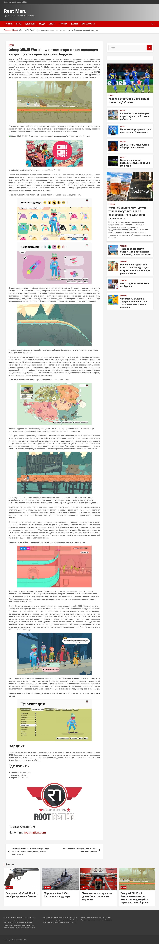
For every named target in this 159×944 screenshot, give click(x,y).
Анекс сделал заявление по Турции (134, 285)
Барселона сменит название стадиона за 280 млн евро (135, 163)
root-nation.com (35, 832)
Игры (18, 24)
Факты (74, 24)
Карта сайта (88, 24)
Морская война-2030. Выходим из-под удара (57, 895)
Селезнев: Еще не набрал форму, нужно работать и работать (135, 116)
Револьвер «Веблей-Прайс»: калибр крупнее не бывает (22, 895)
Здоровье (30, 24)
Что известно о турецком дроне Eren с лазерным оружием (80, 850)
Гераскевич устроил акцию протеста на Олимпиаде (135, 131)
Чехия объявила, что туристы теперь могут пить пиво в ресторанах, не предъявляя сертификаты (30, 851)
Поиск (149, 47)
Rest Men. (15, 11)
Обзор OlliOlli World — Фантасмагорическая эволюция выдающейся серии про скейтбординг (135, 898)
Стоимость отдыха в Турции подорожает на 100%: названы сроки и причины (133, 303)
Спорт (52, 24)
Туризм (63, 24)
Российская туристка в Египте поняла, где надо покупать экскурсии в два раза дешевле (135, 269)
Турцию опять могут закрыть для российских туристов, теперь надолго (135, 251)
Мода (42, 24)
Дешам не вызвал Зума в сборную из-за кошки (134, 146)
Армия (9, 24)
